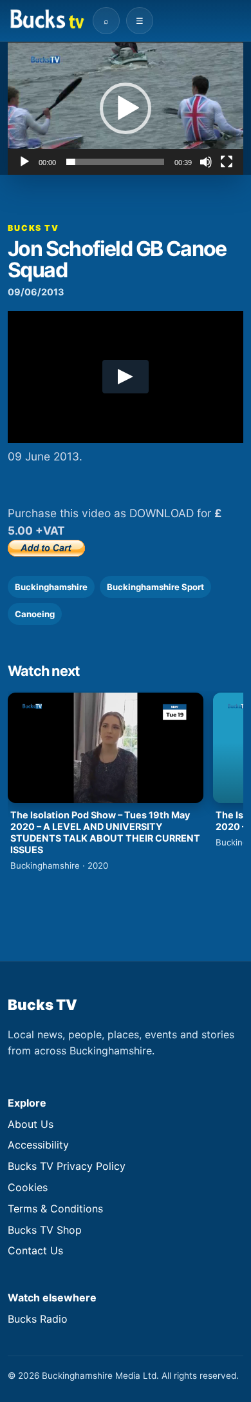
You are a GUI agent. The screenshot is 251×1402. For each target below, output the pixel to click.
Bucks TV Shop (45, 1229)
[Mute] (206, 161)
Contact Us (35, 1250)
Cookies (28, 1187)
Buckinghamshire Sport (155, 587)
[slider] (115, 162)
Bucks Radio (38, 1318)
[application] (125, 108)
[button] (125, 108)
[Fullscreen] (226, 161)
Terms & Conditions (55, 1208)
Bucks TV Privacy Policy (67, 1166)
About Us (30, 1124)
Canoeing (35, 614)
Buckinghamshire (51, 587)
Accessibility (38, 1144)
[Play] (24, 161)
